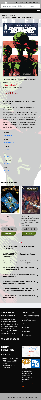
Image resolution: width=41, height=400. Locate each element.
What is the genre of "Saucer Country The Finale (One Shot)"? (19, 275)
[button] (19, 242)
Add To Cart (9, 229)
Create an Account (24, 2)
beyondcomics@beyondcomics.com (31, 317)
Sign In (37, 2)
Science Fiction (9, 142)
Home (4, 15)
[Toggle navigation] (38, 11)
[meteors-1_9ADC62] (10, 200)
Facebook (27, 324)
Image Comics (8, 135)
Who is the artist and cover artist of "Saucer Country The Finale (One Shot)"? (18, 289)
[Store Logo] (6, 2)
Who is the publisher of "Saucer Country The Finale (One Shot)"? (18, 268)
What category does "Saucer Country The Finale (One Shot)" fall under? (19, 282)
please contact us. (27, 385)
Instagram (27, 335)
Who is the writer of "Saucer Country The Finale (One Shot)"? (19, 297)
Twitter (26, 327)
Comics (12, 15)
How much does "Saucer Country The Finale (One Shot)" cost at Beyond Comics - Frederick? (19, 254)
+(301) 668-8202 (29, 320)
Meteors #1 (5, 217)
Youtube (26, 331)
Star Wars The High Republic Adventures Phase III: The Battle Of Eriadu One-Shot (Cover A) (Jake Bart (30, 220)
